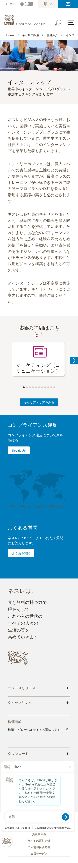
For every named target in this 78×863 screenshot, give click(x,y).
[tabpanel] (38, 359)
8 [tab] (45, 387)
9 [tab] (48, 387)
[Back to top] (69, 855)
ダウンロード (38, 753)
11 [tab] (54, 387)
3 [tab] (30, 387)
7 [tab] (42, 387)
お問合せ (68, 4)
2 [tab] (27, 387)
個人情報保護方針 (39, 847)
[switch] (29, 4)
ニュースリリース (38, 687)
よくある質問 (22, 527)
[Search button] (61, 21)
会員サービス (39, 853)
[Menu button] (70, 22)
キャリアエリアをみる (39, 402)
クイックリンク (38, 702)
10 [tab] (51, 387)
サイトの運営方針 (39, 840)
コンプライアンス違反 (32, 424)
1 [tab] (24, 387)
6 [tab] (39, 387)
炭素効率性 (39, 834)
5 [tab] (36, 387)
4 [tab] (33, 387)
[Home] (25, 20)
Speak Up (19, 450)
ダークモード (12, 3)
